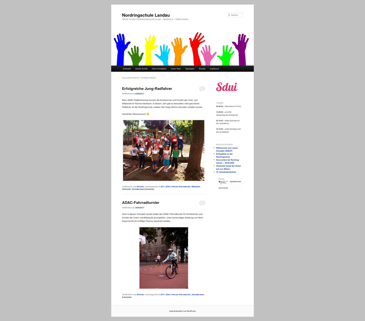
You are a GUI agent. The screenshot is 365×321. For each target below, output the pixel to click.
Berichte (140, 186)
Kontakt (202, 68)
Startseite (127, 68)
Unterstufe (126, 189)
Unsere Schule (141, 68)
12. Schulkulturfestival (226, 172)
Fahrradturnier (185, 186)
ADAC (168, 186)
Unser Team (176, 68)
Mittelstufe (195, 186)
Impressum (214, 68)
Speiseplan (189, 68)
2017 (163, 186)
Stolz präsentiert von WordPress (182, 311)
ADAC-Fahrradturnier (140, 202)
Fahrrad (175, 186)
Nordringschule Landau (146, 15)
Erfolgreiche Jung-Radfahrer (147, 88)
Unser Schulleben (159, 68)
